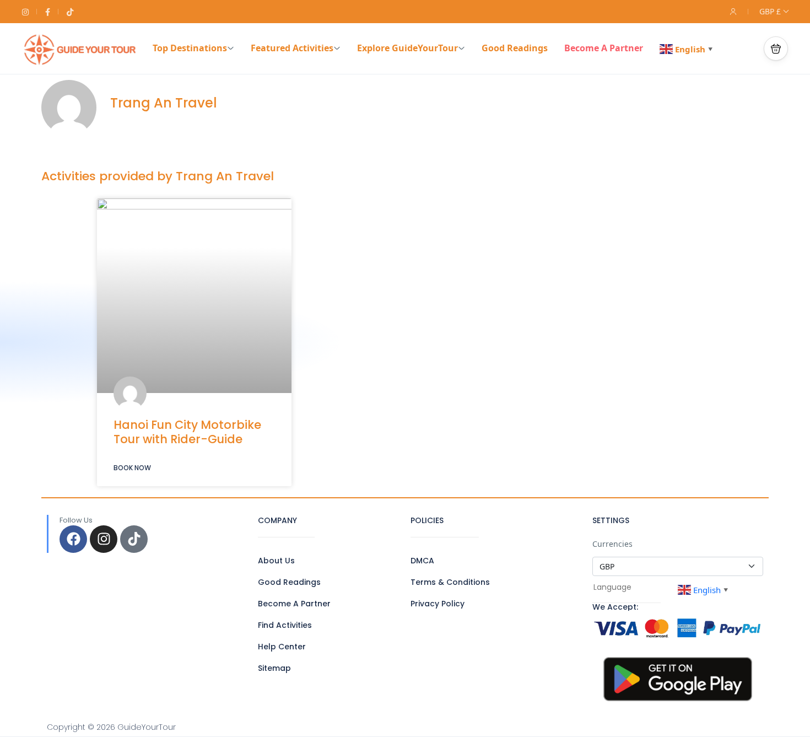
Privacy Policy (438, 603)
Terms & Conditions (450, 582)
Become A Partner (603, 48)
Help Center (282, 646)
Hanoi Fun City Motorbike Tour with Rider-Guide (187, 431)
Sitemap (274, 668)
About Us (276, 560)
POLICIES (427, 520)
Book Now (132, 467)
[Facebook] (73, 539)
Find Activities (285, 625)
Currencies (612, 544)
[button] (776, 48)
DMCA (422, 560)
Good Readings (515, 48)
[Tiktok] (134, 539)
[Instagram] (103, 539)
